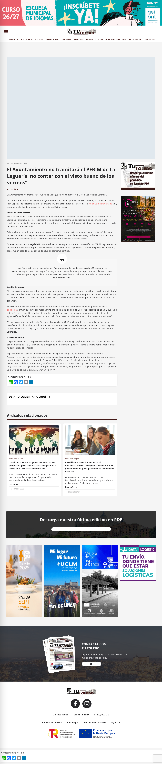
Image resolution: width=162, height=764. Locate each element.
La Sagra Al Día (101, 714)
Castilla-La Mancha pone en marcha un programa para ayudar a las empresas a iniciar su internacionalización (32, 465)
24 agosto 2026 (17, 489)
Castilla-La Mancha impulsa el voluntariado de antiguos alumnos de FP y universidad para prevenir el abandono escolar (89, 467)
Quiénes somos (60, 714)
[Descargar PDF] (81, 529)
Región (20, 458)
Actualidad (13, 189)
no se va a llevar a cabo (100, 203)
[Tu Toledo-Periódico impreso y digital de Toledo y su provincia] (81, 31)
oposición (12, 309)
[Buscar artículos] (159, 32)
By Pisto (115, 722)
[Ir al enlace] (75, 703)
